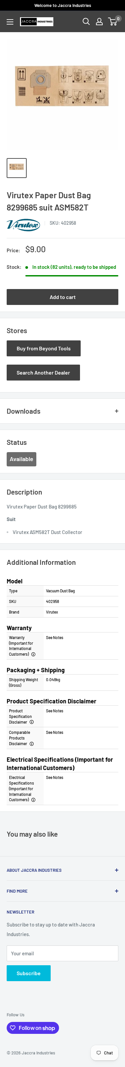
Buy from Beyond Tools (44, 348)
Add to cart (63, 297)
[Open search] (86, 21)
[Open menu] (10, 22)
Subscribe (29, 973)
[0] (113, 22)
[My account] (99, 21)
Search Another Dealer (43, 372)
